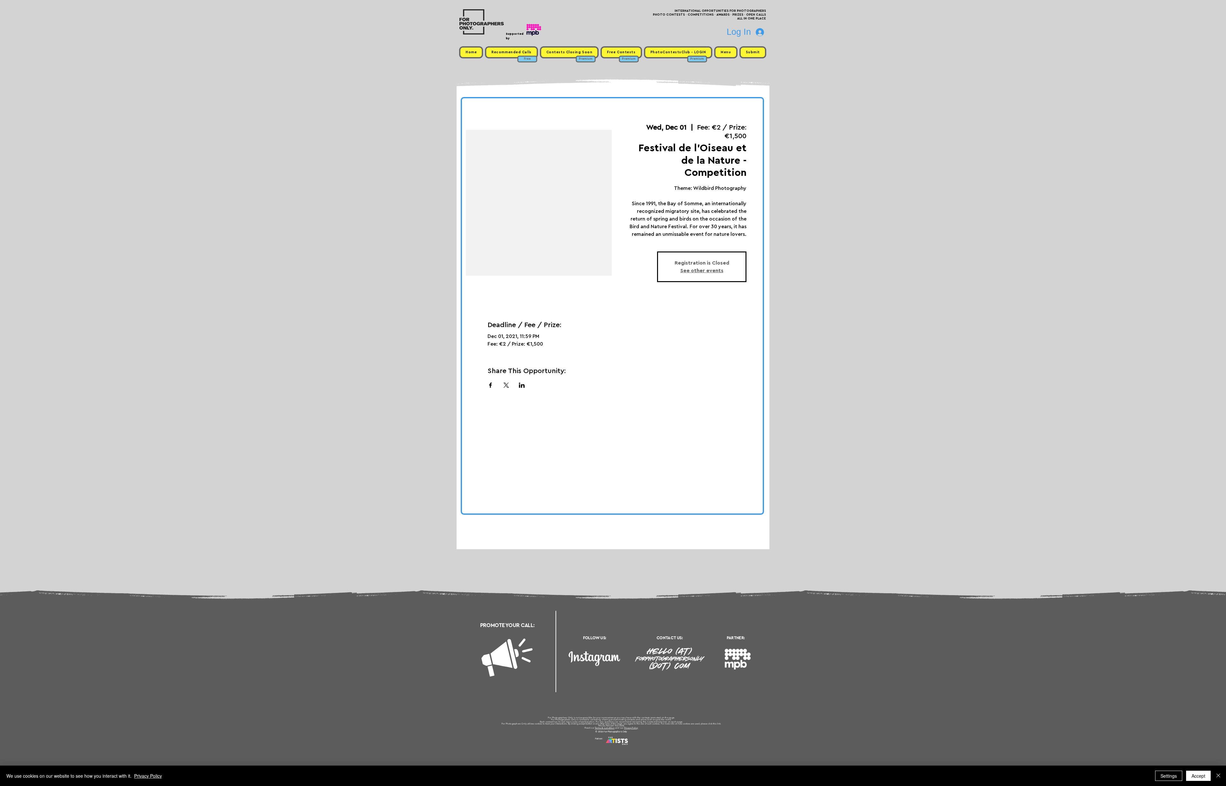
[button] (725, 52)
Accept (1198, 776)
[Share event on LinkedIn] (522, 385)
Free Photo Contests (603, 746)
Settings (1169, 776)
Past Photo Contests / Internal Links (634, 746)
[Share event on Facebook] (491, 385)
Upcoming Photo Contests (577, 746)
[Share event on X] (506, 385)
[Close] (1218, 776)
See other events (701, 270)
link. (719, 723)
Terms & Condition (605, 727)
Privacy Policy (631, 727)
